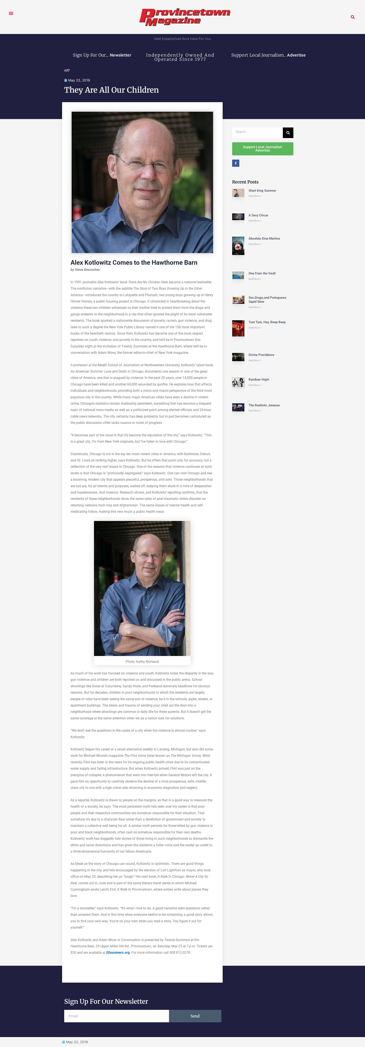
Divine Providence (261, 355)
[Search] (288, 132)
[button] (10, 13)
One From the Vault (262, 273)
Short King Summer (262, 191)
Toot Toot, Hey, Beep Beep (267, 322)
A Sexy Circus (258, 215)
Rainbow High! (259, 379)
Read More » (255, 196)
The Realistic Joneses (264, 405)
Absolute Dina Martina (264, 238)
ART (67, 70)
